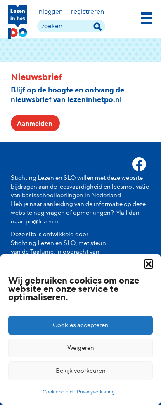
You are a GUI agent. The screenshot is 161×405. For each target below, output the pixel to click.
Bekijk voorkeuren (81, 371)
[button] (148, 264)
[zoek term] (97, 26)
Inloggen (50, 11)
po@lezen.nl (43, 222)
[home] (17, 22)
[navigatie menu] (146, 16)
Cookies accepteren (81, 325)
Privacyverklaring (96, 392)
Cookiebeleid (58, 392)
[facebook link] (139, 164)
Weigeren (80, 348)
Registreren (87, 11)
